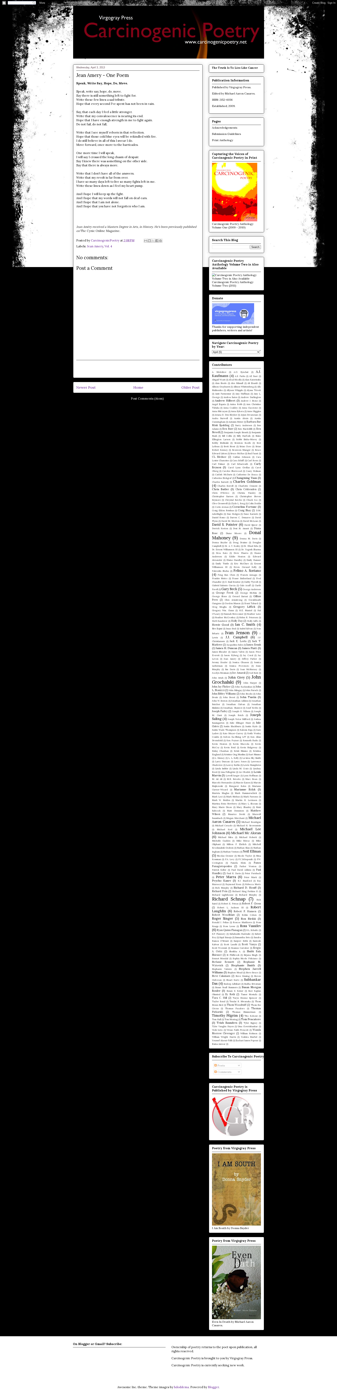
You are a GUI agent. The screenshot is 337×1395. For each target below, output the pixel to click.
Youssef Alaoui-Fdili (222, 1040)
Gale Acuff (245, 585)
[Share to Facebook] (157, 241)
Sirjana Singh (251, 955)
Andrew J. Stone (249, 400)
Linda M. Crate (240, 768)
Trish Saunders (227, 1022)
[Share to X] (153, 241)
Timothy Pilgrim (225, 1015)
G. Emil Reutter (233, 582)
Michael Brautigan (251, 822)
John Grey (236, 677)
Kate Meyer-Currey (233, 733)
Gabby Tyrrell (251, 582)
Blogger (213, 1387)
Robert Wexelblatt (223, 914)
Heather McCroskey (225, 617)
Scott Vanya (249, 944)
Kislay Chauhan (220, 751)
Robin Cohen (249, 915)
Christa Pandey (247, 493)
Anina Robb (236, 404)
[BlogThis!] (149, 241)
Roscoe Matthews (242, 922)
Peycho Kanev (221, 880)
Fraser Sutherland (241, 578)
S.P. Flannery (219, 934)
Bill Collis (227, 436)
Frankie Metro (220, 578)
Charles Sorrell (225, 486)
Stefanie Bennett (223, 961)
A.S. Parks (240, 376)
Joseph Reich (236, 715)
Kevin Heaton (219, 744)
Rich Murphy (222, 887)
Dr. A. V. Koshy (232, 546)
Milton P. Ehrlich (237, 844)
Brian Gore (245, 446)
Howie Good (220, 624)
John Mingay (235, 690)
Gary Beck (229, 589)
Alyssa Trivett (254, 390)
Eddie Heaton (237, 556)
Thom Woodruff (237, 1004)
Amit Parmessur (223, 393)
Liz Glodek (244, 772)
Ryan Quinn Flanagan (229, 930)
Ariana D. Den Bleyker (226, 414)
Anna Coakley (230, 407)
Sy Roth (230, 994)
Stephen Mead (235, 972)
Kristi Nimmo (241, 751)
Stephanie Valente (222, 969)
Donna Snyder (220, 542)
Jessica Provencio (239, 666)
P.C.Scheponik (245, 859)
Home (138, 387)
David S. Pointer (225, 524)
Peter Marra (226, 877)
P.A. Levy (230, 859)
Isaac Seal (231, 628)
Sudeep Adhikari (232, 984)
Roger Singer (222, 918)
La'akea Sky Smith (251, 758)
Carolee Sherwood (232, 471)
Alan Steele (221, 383)
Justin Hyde (251, 726)
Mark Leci (217, 796)
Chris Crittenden (246, 489)
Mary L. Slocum (249, 803)
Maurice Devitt (236, 814)
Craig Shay (244, 510)
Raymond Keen (233, 884)
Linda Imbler (221, 768)
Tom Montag (231, 1019)
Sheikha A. (235, 951)
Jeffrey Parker (249, 658)
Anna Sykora (237, 411)
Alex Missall (237, 383)
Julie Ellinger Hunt (240, 723)
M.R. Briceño (234, 779)
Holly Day (237, 620)
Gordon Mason (232, 603)
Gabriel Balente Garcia (224, 585)
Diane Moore (233, 533)
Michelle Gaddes (221, 840)
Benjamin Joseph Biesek (236, 432)
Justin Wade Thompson (224, 730)
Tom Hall (216, 1019)
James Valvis (237, 651)
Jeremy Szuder (220, 662)
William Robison (248, 1033)
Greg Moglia (219, 607)
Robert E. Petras (229, 903)
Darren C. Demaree (240, 517)
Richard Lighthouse (223, 894)
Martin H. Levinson (246, 800)
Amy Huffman (242, 393)
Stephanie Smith (243, 965)
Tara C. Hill (219, 997)
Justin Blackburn (232, 726)
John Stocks (246, 693)
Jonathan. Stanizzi (232, 707)
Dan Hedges (233, 514)
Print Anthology (222, 140)
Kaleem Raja (246, 730)
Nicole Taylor (245, 855)
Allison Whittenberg (243, 386)
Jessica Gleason (240, 662)
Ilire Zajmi (217, 628)
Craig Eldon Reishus (223, 510)
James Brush (253, 644)
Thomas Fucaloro (235, 1008)
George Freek (224, 592)
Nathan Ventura (231, 851)
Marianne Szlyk (244, 789)
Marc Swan (251, 779)
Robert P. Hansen (245, 911)
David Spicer (251, 525)
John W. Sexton (220, 700)
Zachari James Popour (247, 1040)
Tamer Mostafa (249, 994)
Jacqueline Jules (235, 644)
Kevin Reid (230, 747)
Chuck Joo (252, 500)
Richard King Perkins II (245, 891)
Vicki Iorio (217, 1030)
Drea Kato (222, 553)
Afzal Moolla (235, 379)
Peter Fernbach (253, 873)
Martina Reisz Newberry (225, 803)
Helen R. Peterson (248, 617)
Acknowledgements (224, 127)
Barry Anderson (243, 425)
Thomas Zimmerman (243, 1012)
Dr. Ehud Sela (251, 546)
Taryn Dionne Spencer (245, 998)
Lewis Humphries (252, 765)
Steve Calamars (221, 975)
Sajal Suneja (225, 937)
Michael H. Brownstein (249, 825)
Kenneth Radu (250, 740)
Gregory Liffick (244, 606)
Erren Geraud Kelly (245, 567)
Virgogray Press (240, 87)
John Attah (217, 677)
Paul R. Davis (234, 873)
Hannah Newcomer (233, 614)
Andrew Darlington (251, 397)
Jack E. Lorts (238, 641)
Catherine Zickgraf (222, 478)
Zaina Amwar (218, 1044)
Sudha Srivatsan (252, 984)
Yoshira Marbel (249, 1037)
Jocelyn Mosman (220, 673)
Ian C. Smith (245, 624)
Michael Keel (224, 829)
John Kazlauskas (243, 686)
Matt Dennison (235, 810)
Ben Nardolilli (245, 429)
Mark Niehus (233, 796)
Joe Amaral (238, 672)
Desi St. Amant (241, 528)
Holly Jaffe (252, 621)
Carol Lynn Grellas (239, 467)
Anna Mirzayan (220, 411)
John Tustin (248, 697)
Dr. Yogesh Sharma (251, 549)
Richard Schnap (229, 899)
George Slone (219, 596)
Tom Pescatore (251, 1019)
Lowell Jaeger (233, 775)
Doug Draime (240, 542)
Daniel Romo (219, 517)
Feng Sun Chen (226, 575)
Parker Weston (247, 866)
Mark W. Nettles (221, 800)
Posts (221, 1065)
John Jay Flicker (221, 686)
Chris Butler (220, 489)
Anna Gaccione (250, 407)
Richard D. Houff (245, 887)
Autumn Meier (236, 421)
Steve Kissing (243, 976)
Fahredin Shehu (220, 571)
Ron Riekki (248, 918)
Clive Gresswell (220, 503)
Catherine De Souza (247, 474)
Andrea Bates (230, 397)
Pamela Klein (238, 862)
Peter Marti (250, 877)
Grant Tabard (251, 603)
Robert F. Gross (251, 903)
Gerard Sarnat (240, 596)
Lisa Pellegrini (228, 772)
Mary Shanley (244, 807)
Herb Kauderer (220, 621)
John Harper (250, 682)
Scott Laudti (230, 944)
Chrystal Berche (233, 500)
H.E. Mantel (245, 610)
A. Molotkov (219, 372)
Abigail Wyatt (218, 379)
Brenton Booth (242, 443)
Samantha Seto (242, 937)
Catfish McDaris (223, 474)
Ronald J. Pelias (220, 922)
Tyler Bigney (250, 1023)
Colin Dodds (254, 503)
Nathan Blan (243, 847)
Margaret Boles (237, 786)
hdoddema (181, 1387)
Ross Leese (229, 926)
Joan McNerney (248, 669)
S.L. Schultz (252, 930)
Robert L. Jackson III (230, 907)
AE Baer (253, 376)
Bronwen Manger (241, 450)
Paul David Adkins (241, 870)
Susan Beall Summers (226, 987)
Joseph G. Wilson (241, 711)
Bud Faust (253, 453)
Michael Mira (225, 837)
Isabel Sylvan (246, 628)
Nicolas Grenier (225, 855)
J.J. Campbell (236, 637)
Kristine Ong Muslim (234, 754)
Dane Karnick (251, 514)
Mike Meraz (243, 840)
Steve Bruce (252, 972)
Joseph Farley (220, 711)
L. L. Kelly (233, 758)
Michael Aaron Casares (240, 93)
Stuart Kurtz (232, 980)
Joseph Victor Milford (239, 719)
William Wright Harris (224, 1037)
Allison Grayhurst (221, 386)
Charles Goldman (247, 481)
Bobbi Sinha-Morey (246, 439)
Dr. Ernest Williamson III (225, 549)
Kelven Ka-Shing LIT (234, 737)
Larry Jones (240, 761)
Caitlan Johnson (241, 457)
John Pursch (251, 690)
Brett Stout (229, 446)
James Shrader (219, 651)
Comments (224, 1072)
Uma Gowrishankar (248, 1026)
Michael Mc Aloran (246, 833)
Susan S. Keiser (235, 991)
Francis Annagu (248, 575)
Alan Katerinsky (253, 379)
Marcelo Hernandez (222, 782)
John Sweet (229, 697)
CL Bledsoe (219, 456)
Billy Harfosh (244, 436)
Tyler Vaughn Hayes (223, 1026)
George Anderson (252, 589)
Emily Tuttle (222, 563)
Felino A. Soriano (247, 570)
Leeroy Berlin (233, 765)
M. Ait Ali (217, 779)
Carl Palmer (218, 464)
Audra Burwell (220, 418)
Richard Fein (219, 891)
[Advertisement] (138, 369)
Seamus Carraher (240, 948)
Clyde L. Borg (238, 503)
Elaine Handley (234, 560)
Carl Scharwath (239, 464)
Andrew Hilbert (225, 400)
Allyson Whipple (235, 390)
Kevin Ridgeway (248, 747)
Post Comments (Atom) (147, 398)
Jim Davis (230, 669)
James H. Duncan (226, 648)
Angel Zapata (219, 404)
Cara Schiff (238, 460)
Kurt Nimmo (254, 754)
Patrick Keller (219, 870)
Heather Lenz (254, 614)
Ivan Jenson (237, 632)
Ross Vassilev (250, 926)
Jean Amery (95, 246)
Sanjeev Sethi (241, 941)
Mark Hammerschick (246, 793)
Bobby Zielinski (220, 443)
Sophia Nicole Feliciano (245, 958)
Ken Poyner (232, 740)
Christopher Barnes (222, 496)
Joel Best (253, 673)
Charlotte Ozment (247, 486)
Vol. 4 (108, 246)
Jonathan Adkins (239, 700)
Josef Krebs (252, 707)
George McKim (248, 592)
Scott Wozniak (219, 948)
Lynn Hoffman (250, 775)
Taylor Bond (218, 1001)
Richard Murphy (248, 894)
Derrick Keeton (220, 528)
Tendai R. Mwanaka (240, 1001)
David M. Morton (230, 521)
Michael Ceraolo (223, 825)
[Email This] (146, 241)
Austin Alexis (241, 418)
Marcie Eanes (243, 782)
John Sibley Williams (224, 693)
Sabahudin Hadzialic (240, 934)
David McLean (250, 521)
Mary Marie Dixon (222, 807)
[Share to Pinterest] (160, 241)
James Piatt (249, 648)
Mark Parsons (250, 796)
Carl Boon (252, 460)
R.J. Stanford (245, 880)
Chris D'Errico (220, 493)
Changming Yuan (246, 478)
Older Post (190, 387)
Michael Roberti (248, 837)
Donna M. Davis (248, 538)
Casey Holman (253, 471)
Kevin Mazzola (241, 744)
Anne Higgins (254, 411)
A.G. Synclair (241, 372)
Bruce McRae (237, 453)
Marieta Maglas (220, 793)
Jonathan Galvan (235, 704)
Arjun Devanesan (249, 414)
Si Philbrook (233, 955)
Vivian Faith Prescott (237, 1030)
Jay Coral (248, 655)
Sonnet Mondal (220, 958)
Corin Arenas (222, 507)
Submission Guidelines (226, 134)
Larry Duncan (222, 761)
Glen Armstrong (233, 600)
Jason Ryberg (231, 655)
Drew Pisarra (241, 553)
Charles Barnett (220, 482)
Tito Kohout (251, 1016)
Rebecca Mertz (253, 884)
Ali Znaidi (252, 383)
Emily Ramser (254, 560)
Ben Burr (227, 428)
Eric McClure (241, 563)
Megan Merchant (235, 818)
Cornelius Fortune (244, 507)
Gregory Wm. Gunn (223, 610)
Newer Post (86, 387)
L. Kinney (220, 758)
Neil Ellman (252, 851)
